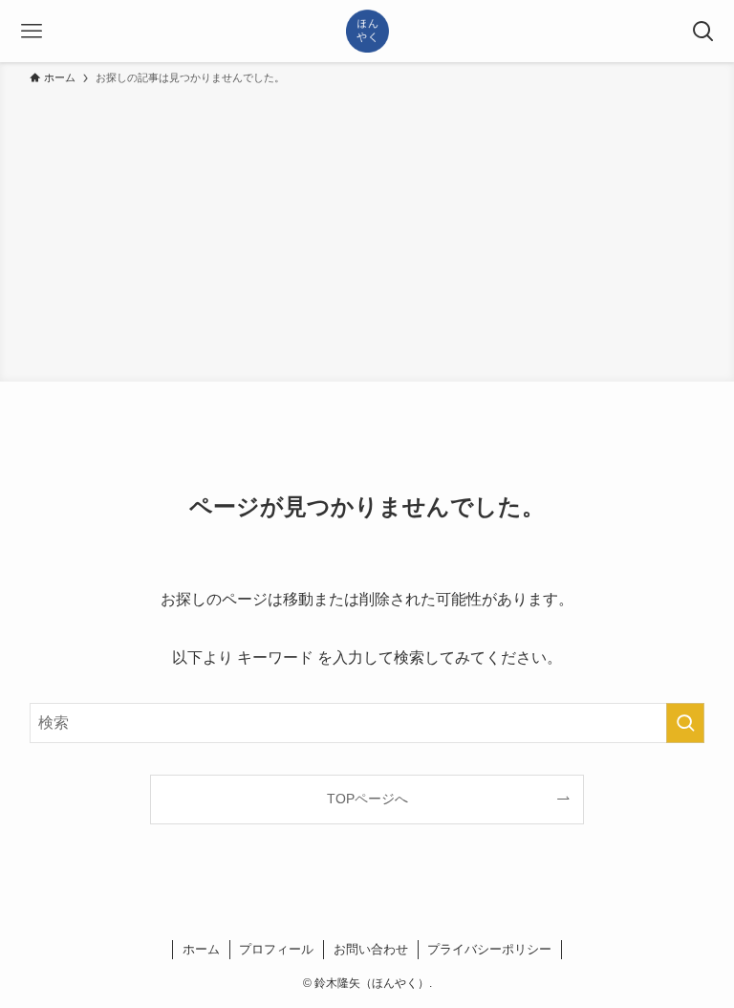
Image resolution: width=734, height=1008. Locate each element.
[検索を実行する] (685, 723)
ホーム (201, 949)
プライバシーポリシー (489, 949)
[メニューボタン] (31, 31)
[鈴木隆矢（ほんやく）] (367, 31)
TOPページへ (367, 798)
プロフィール (276, 949)
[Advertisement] (367, 230)
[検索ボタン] (703, 31)
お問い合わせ (371, 949)
